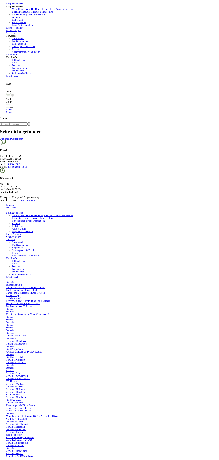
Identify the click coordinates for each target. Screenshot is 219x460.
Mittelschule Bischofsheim (18, 410)
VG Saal (10, 370)
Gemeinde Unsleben (15, 386)
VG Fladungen (13, 394)
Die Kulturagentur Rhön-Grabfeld (22, 290)
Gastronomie (18, 38)
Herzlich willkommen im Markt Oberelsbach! (27, 314)
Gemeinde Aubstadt (15, 421)
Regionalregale (19, 44)
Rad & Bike (17, 19)
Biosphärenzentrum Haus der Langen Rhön (32, 11)
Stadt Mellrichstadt (15, 357)
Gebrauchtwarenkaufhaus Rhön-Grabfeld (25, 287)
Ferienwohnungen (20, 68)
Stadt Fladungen (13, 400)
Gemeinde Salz (13, 338)
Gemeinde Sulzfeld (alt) (17, 443)
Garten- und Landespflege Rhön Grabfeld (25, 293)
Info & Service (13, 76)
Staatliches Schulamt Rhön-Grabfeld (23, 303)
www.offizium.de (27, 200)
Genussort (10, 33)
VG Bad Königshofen (16, 418)
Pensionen (17, 65)
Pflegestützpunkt (14, 285)
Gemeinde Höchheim (16, 429)
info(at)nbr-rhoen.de (17, 166)
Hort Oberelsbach (14, 453)
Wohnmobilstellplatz (21, 73)
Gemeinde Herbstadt (15, 426)
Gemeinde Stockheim (16, 362)
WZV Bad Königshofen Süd (19, 440)
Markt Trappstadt (14, 435)
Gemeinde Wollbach (15, 384)
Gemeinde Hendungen (16, 451)
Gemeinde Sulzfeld (15, 445)
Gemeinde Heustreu (15, 392)
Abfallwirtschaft (13, 298)
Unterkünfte (11, 54)
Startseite (10, 282)
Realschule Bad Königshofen (20, 456)
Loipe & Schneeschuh (22, 25)
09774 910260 (15, 164)
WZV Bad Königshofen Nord (20, 437)
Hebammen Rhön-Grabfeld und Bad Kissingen (28, 301)
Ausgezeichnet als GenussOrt (26, 52)
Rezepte (16, 49)
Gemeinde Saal (13, 373)
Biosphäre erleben (14, 3)
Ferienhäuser (18, 70)
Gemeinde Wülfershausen (18, 378)
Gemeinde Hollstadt (15, 389)
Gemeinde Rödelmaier (16, 341)
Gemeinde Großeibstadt (17, 376)
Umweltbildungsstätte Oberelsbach (28, 14)
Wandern (16, 17)
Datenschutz (12, 207)
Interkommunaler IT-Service (19, 306)
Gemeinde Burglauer (16, 335)
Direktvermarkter (20, 41)
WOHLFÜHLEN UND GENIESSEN (24, 351)
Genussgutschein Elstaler (23, 46)
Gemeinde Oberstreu (15, 360)
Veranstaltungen (13, 30)
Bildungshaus (18, 60)
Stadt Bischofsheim (15, 349)
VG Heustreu (12, 381)
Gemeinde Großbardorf (17, 424)
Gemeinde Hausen (14, 402)
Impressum (11, 205)
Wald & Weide (19, 22)
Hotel (14, 62)
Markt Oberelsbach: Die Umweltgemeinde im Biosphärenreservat (42, 9)
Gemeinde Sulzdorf (15, 432)
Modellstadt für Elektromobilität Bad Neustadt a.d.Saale (32, 416)
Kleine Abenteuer (14, 27)
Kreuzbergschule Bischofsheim (20, 405)
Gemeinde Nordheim (16, 397)
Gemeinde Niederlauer (16, 343)
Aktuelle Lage (12, 295)
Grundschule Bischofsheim (18, 408)
